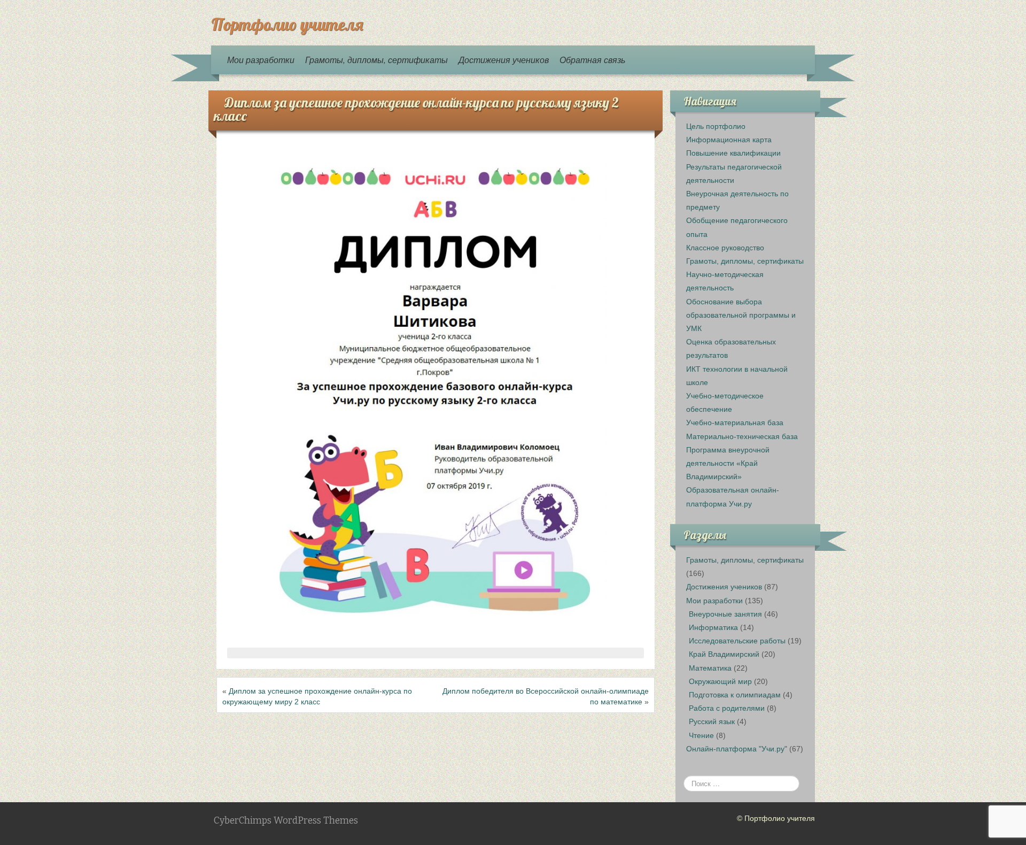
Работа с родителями (727, 708)
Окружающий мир (720, 681)
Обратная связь (592, 59)
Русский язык (712, 721)
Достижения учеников (503, 59)
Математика (710, 668)
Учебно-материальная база (734, 422)
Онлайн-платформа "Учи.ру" (736, 748)
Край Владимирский (724, 654)
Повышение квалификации (733, 153)
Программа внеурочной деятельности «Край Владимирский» (728, 463)
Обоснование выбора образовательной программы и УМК (741, 315)
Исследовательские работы (737, 640)
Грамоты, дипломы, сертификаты (376, 59)
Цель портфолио (715, 126)
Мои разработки (260, 59)
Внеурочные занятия (725, 614)
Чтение (701, 735)
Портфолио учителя (287, 24)
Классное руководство (725, 247)
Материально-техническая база (742, 436)
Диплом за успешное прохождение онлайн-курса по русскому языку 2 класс (416, 109)
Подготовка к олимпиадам (735, 694)
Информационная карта (729, 139)
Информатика (713, 627)
